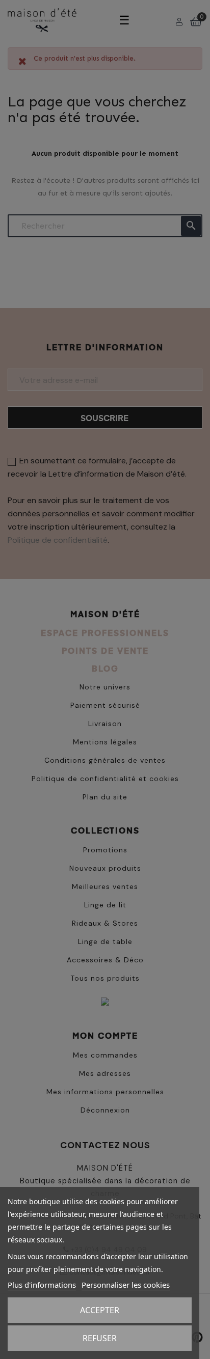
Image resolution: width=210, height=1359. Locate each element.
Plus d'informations (42, 1285)
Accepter (99, 1310)
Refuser (100, 1338)
